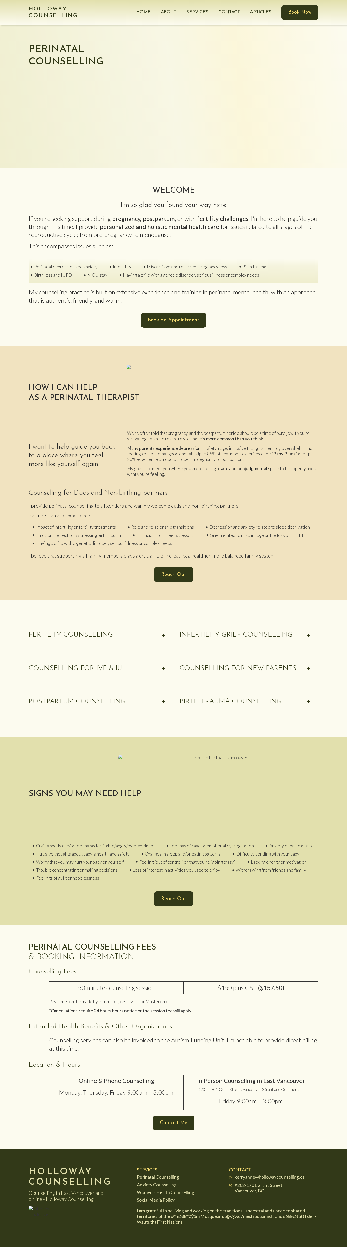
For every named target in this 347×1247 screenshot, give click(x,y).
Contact (229, 12)
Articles (260, 12)
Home (143, 12)
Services (197, 12)
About (168, 12)
